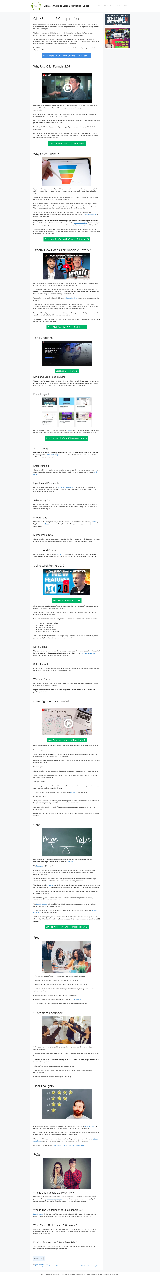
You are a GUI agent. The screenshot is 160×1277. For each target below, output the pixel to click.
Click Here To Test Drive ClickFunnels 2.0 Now (68, 1145)
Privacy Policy (108, 6)
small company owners (54, 1199)
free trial (71, 862)
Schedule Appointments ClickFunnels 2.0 (46, 1266)
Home (99, 6)
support (60, 554)
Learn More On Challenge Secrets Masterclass (65, 56)
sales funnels (89, 1126)
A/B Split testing (52, 455)
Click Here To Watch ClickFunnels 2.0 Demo (65, 239)
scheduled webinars (71, 298)
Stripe (95, 522)
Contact (118, 6)
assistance (77, 999)
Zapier (47, 524)
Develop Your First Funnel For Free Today (65, 927)
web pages (74, 792)
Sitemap (126, 6)
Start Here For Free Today (65, 600)
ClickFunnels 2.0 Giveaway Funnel (90, 1266)
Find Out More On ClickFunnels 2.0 (65, 143)
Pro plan (50, 885)
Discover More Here (65, 371)
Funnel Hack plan (42, 904)
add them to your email (88, 653)
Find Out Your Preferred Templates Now (65, 438)
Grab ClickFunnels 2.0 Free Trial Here (65, 327)
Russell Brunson (38, 1214)
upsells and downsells (65, 487)
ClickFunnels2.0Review (41, 1264)
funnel (69, 430)
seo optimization (90, 214)
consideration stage (80, 223)
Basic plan (39, 866)
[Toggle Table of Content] (41, 1258)
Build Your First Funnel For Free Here (65, 740)
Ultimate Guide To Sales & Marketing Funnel (66, 6)
